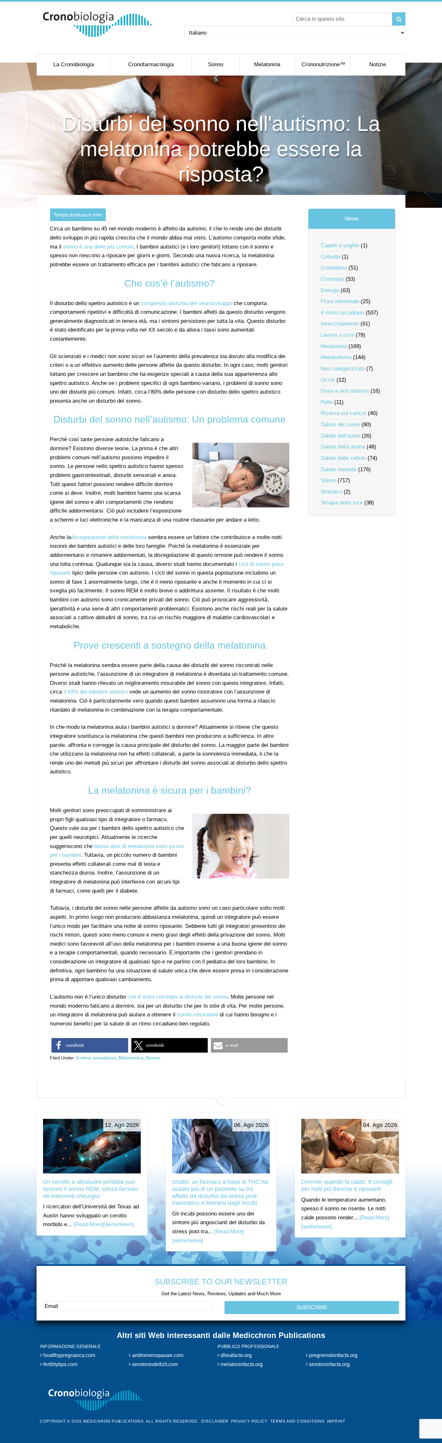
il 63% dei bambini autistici (95, 692)
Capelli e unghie (340, 245)
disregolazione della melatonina (109, 537)
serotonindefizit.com (154, 1364)
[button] (89, 1045)
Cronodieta (334, 268)
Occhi (328, 380)
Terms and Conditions (297, 1421)
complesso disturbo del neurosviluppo (186, 303)
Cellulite (330, 257)
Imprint (336, 1421)
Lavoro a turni (337, 335)
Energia (330, 290)
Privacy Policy (249, 1421)
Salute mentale (339, 469)
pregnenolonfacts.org (333, 1355)
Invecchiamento (340, 324)
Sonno (153, 1057)
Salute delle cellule (343, 458)
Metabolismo (336, 357)
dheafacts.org (235, 1355)
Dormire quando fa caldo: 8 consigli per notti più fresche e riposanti (346, 1185)
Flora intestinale (340, 301)
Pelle (327, 402)
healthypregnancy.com (68, 1355)
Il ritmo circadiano (96, 1057)
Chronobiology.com (97, 24)
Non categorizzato (343, 369)
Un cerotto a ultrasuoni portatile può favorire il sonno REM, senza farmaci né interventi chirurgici (90, 1189)
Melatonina (131, 1057)
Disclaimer (214, 1421)
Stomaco (331, 492)
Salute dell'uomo (340, 436)
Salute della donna (343, 447)
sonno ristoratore (197, 1015)
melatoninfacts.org (241, 1364)
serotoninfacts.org (329, 1364)
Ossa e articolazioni (345, 391)
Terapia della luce (342, 503)
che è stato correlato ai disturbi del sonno (177, 997)
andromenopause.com (157, 1355)
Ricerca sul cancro (343, 413)
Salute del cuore (340, 424)
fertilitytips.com (59, 1364)
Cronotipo (332, 279)
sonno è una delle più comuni (98, 247)
